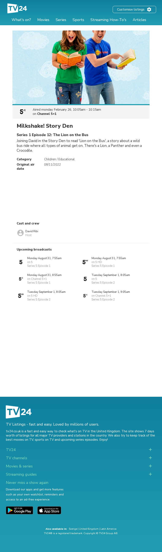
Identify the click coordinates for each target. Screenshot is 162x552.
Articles (139, 19)
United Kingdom (89, 529)
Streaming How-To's (108, 19)
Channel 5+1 (47, 114)
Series (61, 19)
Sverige (73, 529)
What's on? (21, 19)
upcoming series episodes (79, 440)
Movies (43, 19)
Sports (78, 19)
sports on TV (44, 440)
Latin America (108, 529)
